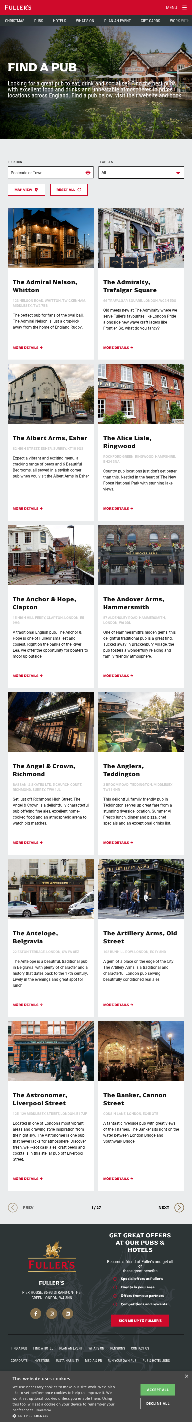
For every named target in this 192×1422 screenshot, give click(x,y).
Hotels (59, 20)
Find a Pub (19, 1348)
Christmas (14, 20)
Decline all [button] (158, 1403)
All (104, 172)
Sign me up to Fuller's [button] (140, 1320)
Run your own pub (122, 1360)
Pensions (117, 1348)
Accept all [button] (158, 1389)
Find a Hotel (43, 1348)
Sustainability (67, 1360)
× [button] (186, 1376)
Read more (43, 1410)
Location (15, 162)
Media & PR (93, 1360)
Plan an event (70, 1348)
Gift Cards (150, 20)
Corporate (19, 1360)
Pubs (38, 20)
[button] (66, 1415)
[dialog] (96, 1396)
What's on (96, 1348)
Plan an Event (117, 20)
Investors (42, 1360)
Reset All (65, 189)
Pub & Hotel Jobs (156, 1360)
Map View (23, 189)
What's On (85, 20)
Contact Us (140, 1348)
